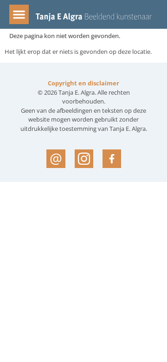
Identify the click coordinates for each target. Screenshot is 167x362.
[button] (19, 14)
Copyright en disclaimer (83, 83)
